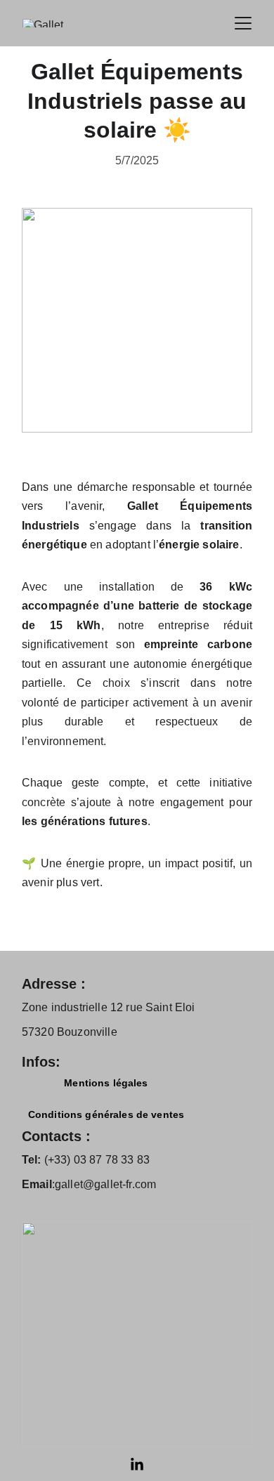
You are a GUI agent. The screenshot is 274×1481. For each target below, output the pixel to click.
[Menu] (243, 23)
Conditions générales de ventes (106, 1114)
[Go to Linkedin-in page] (137, 1465)
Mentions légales (106, 1082)
